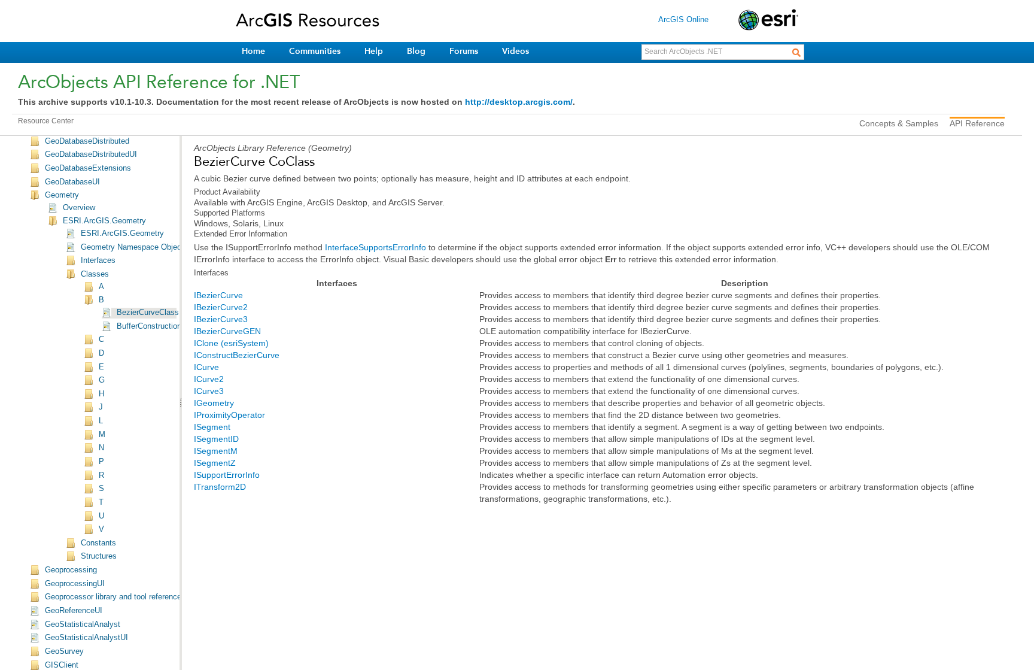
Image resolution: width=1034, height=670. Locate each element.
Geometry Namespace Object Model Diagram (159, 247)
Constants (98, 543)
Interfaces (98, 260)
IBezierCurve (218, 295)
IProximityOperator (229, 415)
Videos (515, 51)
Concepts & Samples (898, 123)
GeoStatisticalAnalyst (82, 624)
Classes (95, 274)
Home (253, 51)
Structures (99, 556)
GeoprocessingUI (75, 584)
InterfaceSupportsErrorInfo (375, 247)
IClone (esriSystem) (231, 343)
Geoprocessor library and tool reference (113, 597)
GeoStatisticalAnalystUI (86, 637)
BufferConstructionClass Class (170, 326)
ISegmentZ (215, 463)
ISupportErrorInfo (227, 475)
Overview (79, 208)
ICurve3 (209, 391)
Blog (416, 51)
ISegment (212, 427)
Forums (463, 51)
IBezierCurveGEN (227, 331)
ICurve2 (209, 379)
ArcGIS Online (683, 19)
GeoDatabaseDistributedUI (91, 154)
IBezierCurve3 (221, 319)
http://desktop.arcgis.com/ (519, 102)
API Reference (977, 123)
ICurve (206, 367)
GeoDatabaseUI (72, 182)
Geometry (62, 195)
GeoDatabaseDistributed (87, 141)
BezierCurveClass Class (159, 312)
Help (373, 51)
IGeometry (214, 403)
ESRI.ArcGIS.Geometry (104, 221)
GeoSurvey (64, 651)
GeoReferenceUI (73, 611)
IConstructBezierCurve (236, 355)
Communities (314, 51)
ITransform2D (220, 487)
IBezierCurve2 (221, 307)
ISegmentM (216, 451)
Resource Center (46, 121)
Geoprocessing (71, 570)
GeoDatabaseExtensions (88, 168)
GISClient (61, 665)
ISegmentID (216, 439)
